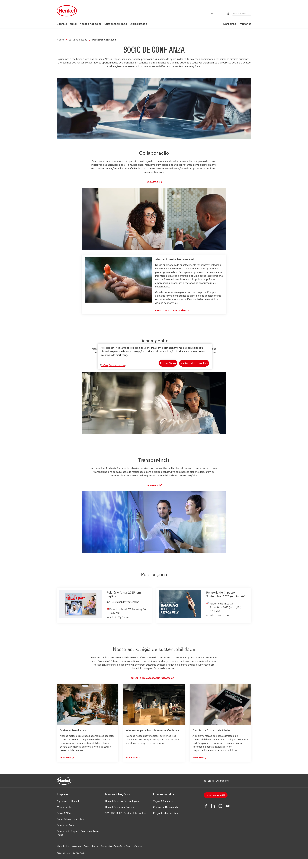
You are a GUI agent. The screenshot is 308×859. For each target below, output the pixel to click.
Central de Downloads (165, 807)
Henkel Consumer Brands (119, 807)
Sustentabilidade (115, 24)
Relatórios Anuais (66, 825)
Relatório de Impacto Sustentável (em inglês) (78, 832)
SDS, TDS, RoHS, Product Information (125, 813)
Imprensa (245, 24)
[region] (155, 356)
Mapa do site (63, 846)
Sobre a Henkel (67, 24)
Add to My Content (120, 617)
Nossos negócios (91, 24)
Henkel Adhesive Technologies (122, 801)
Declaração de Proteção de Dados (116, 846)
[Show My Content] (220, 13)
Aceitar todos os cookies (194, 363)
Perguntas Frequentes (165, 813)
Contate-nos (214, 795)
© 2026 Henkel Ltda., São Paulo (71, 853)
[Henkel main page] (67, 11)
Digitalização (138, 24)
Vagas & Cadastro (163, 801)
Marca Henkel (64, 807)
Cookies (138, 846)
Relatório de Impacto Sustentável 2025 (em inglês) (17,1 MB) (225, 607)
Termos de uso (91, 846)
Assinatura (76, 846)
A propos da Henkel (68, 801)
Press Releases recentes (70, 819)
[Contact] (212, 13)
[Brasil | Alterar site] (228, 13)
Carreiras (229, 24)
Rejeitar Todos (168, 363)
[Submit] (249, 14)
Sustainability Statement (125, 602)
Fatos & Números (66, 813)
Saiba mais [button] (152, 182)
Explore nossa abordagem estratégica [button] (152, 678)
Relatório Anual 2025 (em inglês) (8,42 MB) (128, 610)
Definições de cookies (113, 365)
